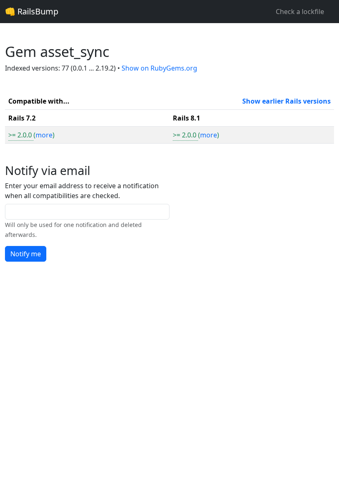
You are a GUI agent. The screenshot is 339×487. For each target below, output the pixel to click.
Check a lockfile (300, 11)
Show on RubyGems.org (159, 68)
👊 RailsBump (31, 11)
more (44, 134)
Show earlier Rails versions (286, 101)
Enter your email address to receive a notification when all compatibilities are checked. (82, 190)
